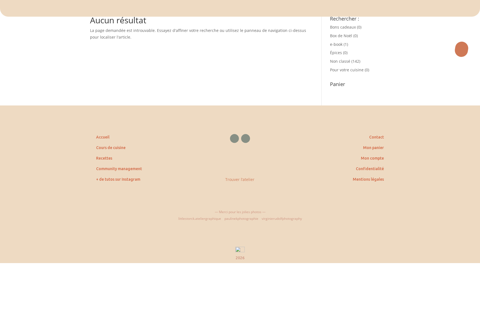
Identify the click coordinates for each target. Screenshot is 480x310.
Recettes (104, 158)
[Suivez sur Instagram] (245, 138)
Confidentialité (370, 169)
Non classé (340, 61)
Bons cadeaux (343, 27)
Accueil (102, 137)
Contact (376, 137)
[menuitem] (240, 8)
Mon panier (373, 147)
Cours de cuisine (111, 147)
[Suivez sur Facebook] (234, 138)
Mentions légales (368, 179)
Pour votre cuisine (347, 69)
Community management (119, 169)
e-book (336, 44)
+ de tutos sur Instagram (118, 179)
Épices (336, 52)
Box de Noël (341, 35)
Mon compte (372, 158)
